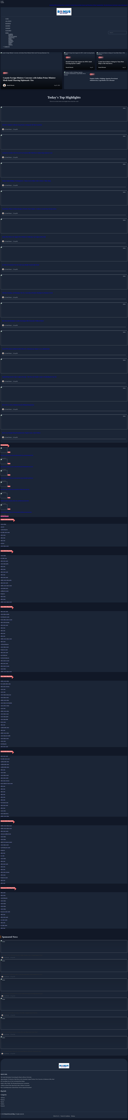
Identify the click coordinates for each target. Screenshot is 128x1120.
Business (3, 1099)
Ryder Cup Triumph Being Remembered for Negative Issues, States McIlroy (21, 432)
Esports (2, 1101)
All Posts (3, 1097)
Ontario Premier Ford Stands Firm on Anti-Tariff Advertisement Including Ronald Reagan (22, 993)
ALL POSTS (8, 21)
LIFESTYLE (11, 37)
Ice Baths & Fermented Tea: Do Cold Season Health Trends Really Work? (20, 265)
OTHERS (10, 40)
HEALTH (10, 35)
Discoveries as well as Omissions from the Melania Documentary (18, 404)
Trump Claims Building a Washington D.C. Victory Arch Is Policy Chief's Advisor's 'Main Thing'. (26, 181)
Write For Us (56, 1116)
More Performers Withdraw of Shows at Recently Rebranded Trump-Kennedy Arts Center (17, 466)
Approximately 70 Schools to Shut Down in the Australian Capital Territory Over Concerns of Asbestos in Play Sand (27, 1079)
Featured (3, 1106)
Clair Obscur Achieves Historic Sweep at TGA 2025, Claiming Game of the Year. (15, 489)
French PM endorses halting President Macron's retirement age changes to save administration (26, 348)
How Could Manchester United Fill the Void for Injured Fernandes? (16, 1087)
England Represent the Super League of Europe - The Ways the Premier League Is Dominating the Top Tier (29, 376)
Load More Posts (5, 516)
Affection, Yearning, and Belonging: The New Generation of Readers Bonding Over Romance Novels (27, 293)
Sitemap (73, 1116)
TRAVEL (10, 44)
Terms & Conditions (65, 1116)
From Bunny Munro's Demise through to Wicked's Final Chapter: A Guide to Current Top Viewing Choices (29, 209)
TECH (9, 43)
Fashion (2, 1103)
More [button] (7, 33)
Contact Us (7, 46)
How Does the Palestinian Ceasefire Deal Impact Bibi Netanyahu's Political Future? (23, 320)
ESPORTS (7, 25)
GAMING (10, 34)
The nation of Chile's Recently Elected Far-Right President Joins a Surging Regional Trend (17, 455)
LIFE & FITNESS (12, 36)
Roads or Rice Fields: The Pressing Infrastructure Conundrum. (15, 1083)
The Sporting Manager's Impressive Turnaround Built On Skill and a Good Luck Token (16, 512)
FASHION (7, 28)
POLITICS (10, 41)
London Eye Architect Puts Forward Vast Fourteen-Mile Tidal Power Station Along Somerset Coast (27, 153)
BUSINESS (8, 23)
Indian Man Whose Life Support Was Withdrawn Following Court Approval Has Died (24, 237)
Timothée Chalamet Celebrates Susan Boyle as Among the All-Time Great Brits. (22, 125)
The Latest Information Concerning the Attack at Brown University (16, 1077)
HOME (7, 18)
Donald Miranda (10, 85)
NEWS (10, 38)
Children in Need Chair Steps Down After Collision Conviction (15, 1085)
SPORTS (10, 42)
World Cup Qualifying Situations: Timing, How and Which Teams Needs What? (15, 500)
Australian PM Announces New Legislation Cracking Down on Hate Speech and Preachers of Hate (55, 5)
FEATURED (8, 30)
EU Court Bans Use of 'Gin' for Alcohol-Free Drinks (13, 1081)
